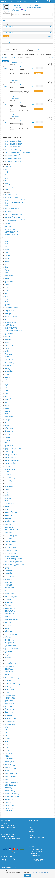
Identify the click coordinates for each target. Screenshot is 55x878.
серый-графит (8, 348)
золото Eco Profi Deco (10, 553)
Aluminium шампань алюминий (13, 633)
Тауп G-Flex (7, 767)
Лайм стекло (8, 605)
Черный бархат (9, 370)
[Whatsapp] (6, 859)
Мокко (6, 293)
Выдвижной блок (9, 232)
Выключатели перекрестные (12, 217)
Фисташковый (8, 289)
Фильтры (6, 20)
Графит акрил (8, 353)
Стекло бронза (8, 617)
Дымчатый (7, 304)
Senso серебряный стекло (11, 688)
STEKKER (7, 183)
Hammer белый (9, 573)
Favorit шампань (9, 543)
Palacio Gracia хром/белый (11, 529)
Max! (25, 10)
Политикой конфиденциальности (39, 872)
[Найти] (51, 14)
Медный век (8, 334)
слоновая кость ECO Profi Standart (13, 558)
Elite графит (8, 625)
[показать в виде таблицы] (52, 58)
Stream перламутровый (11, 530)
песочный (7, 331)
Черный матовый (9, 275)
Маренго (7, 319)
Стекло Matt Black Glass (11, 776)
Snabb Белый (8, 471)
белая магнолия (9, 376)
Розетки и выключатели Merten (13, 161)
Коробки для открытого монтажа (13, 214)
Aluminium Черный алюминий (13, 449)
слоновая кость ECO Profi (11, 565)
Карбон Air (7, 749)
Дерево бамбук (9, 511)
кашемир (7, 374)
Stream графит (8, 544)
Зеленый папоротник (10, 407)
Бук (5, 264)
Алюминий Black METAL (11, 791)
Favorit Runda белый (10, 642)
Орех (6, 385)
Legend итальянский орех (11, 619)
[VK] (2, 859)
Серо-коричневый (9, 273)
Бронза (6, 269)
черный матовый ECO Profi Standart (14, 559)
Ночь (6, 733)
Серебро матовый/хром (11, 327)
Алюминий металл (10, 591)
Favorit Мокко (8, 459)
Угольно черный (9, 715)
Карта (32, 862)
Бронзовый (8, 313)
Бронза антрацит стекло (11, 596)
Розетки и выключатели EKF (12, 155)
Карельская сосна (9, 333)
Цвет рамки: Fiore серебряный (30, 49)
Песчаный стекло (9, 666)
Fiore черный (8, 538)
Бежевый (7, 241)
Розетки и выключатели (11, 49)
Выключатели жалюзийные (12, 208)
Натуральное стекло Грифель (12, 682)
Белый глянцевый (9, 371)
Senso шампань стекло (10, 691)
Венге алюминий (9, 598)
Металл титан (8, 668)
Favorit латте (8, 639)
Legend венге (8, 616)
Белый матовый (9, 302)
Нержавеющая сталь (10, 298)
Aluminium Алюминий (10, 446)
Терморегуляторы (9, 216)
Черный (7, 257)
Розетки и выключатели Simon (13, 149)
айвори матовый (9, 321)
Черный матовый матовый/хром (13, 330)
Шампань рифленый (10, 279)
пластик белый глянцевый (12, 315)
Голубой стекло (9, 599)
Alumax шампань (9, 703)
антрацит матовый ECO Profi (12, 562)
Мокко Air (7, 752)
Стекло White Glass (9, 775)
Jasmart (6, 189)
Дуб (6, 244)
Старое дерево (8, 427)
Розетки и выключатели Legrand (13, 143)
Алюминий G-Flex (9, 761)
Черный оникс (8, 501)
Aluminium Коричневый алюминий (14, 448)
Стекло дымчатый (9, 613)
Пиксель (7, 735)
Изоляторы (7, 223)
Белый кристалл (9, 497)
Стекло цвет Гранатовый (11, 781)
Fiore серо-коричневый (11, 535)
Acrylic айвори (8, 628)
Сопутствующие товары (10, 42)
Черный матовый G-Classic (12, 804)
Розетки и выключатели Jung (12, 154)
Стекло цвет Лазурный (11, 784)
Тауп (6, 373)
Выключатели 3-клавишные (12, 206)
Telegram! (16, 10)
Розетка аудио (8, 228)
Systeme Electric (9, 185)
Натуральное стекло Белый (12, 678)
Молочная (7, 305)
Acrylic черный (8, 631)
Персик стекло (8, 680)
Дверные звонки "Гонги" (7, 836)
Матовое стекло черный (11, 514)
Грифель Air (8, 744)
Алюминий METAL (9, 788)
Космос (6, 727)
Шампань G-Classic (9, 805)
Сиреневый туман (9, 286)
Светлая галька (9, 404)
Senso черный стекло (10, 689)
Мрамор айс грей (9, 520)
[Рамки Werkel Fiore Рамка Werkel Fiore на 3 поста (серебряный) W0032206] (6, 122)
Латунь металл (8, 675)
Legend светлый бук (10, 620)
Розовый (7, 567)
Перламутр (7, 263)
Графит (6, 246)
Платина (7, 284)
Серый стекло (8, 579)
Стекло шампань (9, 532)
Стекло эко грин (9, 671)
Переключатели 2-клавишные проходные (16, 219)
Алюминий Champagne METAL (12, 795)
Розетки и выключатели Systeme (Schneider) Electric (18, 140)
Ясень (6, 308)
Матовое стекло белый (11, 512)
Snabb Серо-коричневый (11, 475)
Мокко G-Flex (8, 764)
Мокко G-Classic (9, 799)
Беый (6, 366)
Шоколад (7, 270)
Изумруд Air (8, 747)
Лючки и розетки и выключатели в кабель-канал (18, 152)
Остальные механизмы (11, 220)
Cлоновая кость (9, 337)
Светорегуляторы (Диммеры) (12, 234)
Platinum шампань (9, 649)
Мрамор (7, 261)
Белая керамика (9, 428)
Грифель (7, 287)
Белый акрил (8, 351)
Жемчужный (8, 440)
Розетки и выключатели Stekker (13, 144)
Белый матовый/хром (10, 322)
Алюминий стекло (9, 593)
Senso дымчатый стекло (11, 718)
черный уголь (8, 362)
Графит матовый (9, 345)
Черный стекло (9, 585)
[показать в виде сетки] (50, 58)
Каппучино (7, 356)
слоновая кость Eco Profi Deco (12, 555)
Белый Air (7, 743)
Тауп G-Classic (8, 802)
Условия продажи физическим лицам (38, 839)
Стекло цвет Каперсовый (11, 782)
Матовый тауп (8, 377)
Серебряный (8, 312)
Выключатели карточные (11, 229)
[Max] (14, 859)
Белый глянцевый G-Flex (11, 798)
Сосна (6, 296)
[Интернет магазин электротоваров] (6, 8)
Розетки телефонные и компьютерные (15, 202)
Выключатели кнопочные (11, 209)
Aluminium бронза (9, 665)
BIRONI (6, 174)
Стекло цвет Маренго (10, 785)
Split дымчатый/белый (11, 724)
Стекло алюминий (9, 523)
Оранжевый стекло (10, 575)
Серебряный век (9, 336)
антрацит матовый (10, 318)
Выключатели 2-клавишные (12, 197)
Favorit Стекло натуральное (12, 460)
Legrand (7, 168)
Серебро (7, 258)
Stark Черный (8, 482)
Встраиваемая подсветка (11, 231)
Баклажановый (9, 281)
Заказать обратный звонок (34, 7)
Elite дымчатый (9, 627)
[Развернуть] (3, 49)
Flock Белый (8, 466)
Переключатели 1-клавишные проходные (16, 199)
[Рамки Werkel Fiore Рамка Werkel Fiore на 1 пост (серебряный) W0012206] (6, 68)
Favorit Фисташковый (10, 463)
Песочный (7, 436)
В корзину (38, 73)
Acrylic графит (8, 622)
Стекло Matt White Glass (11, 778)
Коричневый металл (10, 674)
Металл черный (9, 610)
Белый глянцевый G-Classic (12, 796)
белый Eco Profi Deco (10, 552)
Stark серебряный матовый (12, 662)
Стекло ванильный (10, 611)
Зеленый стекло (9, 602)
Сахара (6, 301)
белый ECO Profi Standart (11, 556)
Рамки (6, 205)
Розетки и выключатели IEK (12, 157)
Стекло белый (8, 524)
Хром (6, 266)
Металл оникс (8, 517)
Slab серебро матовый (10, 695)
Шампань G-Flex (9, 808)
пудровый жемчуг (9, 379)
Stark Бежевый (8, 480)
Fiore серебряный (9, 536)
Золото (6, 267)
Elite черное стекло (10, 659)
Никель (7, 299)
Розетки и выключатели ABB (12, 146)
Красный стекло (9, 604)
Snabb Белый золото (10, 469)
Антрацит (7, 250)
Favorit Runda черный (10, 645)
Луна (6, 730)
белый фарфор (8, 365)
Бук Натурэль (8, 706)
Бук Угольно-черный (10, 708)
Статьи (30, 823)
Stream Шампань (9, 483)
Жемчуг (7, 252)
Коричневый (8, 260)
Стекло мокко (8, 526)
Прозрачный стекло (10, 576)
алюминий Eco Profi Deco (11, 547)
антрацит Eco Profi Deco (11, 550)
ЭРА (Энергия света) (10, 178)
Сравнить (33, 68)
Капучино (7, 360)
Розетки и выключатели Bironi (13, 158)
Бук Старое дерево (9, 704)
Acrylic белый (8, 630)
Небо (6, 732)
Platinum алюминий (10, 646)
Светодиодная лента (6, 823)
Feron (6, 175)
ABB (6, 169)
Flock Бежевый (8, 468)
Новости (31, 825)
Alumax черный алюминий (12, 701)
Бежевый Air (8, 741)
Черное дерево (9, 584)
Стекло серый (8, 614)
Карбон (7, 292)
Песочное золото (9, 357)
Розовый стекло (9, 578)
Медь (6, 396)
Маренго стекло (9, 677)
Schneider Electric (9, 166)
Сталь (6, 272)
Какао (6, 410)
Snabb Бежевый (9, 474)
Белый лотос (8, 295)
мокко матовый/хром (10, 325)
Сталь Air (7, 755)
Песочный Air (8, 753)
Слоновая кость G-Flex (10, 766)
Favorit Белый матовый (11, 454)
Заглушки (7, 213)
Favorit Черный (9, 465)
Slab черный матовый (10, 697)
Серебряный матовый (10, 347)
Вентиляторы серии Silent (8, 834)
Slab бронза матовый (10, 694)
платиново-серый (9, 363)
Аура (6, 726)
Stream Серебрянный (10, 485)
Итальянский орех (9, 503)
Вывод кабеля (8, 226)
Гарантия (31, 833)
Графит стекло (8, 672)
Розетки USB (8, 203)
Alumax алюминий (9, 700)
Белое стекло (8, 434)
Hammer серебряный (10, 572)
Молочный (8, 283)
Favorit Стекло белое (10, 453)
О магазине (32, 831)
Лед (6, 729)
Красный (7, 405)
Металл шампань (9, 669)
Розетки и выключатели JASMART (13, 150)
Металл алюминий (10, 608)
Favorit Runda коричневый (12, 643)
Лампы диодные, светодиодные (9, 832)
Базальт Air (7, 740)
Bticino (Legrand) (9, 188)
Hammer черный (9, 570)
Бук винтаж (8, 711)
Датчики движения (10, 211)
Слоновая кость (9, 278)
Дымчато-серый (9, 445)
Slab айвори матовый (10, 698)
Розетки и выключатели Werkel (13, 141)
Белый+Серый (8, 341)
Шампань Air (8, 756)
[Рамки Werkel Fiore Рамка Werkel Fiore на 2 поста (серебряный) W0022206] (6, 86)
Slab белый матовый (10, 692)
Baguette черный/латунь (11, 637)
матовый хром (8, 324)
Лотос (6, 344)
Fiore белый (8, 540)
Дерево (6, 254)
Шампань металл (9, 587)
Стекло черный (9, 527)
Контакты (31, 835)
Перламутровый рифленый (12, 307)
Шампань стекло (9, 588)
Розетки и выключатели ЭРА (12, 160)
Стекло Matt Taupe (9, 779)
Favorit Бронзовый (9, 456)
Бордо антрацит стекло (11, 594)
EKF (5, 182)
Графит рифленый (9, 310)
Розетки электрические (11, 194)
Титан (6, 247)
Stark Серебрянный (10, 478)
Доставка (31, 829)
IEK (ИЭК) (7, 177)
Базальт (7, 342)
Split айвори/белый (10, 721)
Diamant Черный (9, 451)
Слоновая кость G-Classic (11, 801)
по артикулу (28, 57)
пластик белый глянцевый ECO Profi (14, 564)
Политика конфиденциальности (37, 837)
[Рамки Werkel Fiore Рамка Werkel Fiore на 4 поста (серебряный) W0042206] (6, 104)
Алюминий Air (8, 738)
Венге (6, 401)
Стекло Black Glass (9, 772)
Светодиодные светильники (8, 827)
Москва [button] (39, 1)
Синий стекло (8, 581)
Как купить (31, 827)
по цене (13, 57)
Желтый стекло (9, 601)
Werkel (21, 66)
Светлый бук (8, 504)
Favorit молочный (9, 640)
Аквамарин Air (8, 737)
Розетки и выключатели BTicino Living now (16, 147)
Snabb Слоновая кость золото (12, 472)
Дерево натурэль (9, 712)
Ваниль (7, 368)
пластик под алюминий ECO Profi (13, 561)
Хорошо (27, 875)
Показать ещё (27, 134)
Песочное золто (9, 359)
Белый (6, 240)
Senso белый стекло (10, 683)
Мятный (7, 569)
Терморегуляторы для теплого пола (10, 838)
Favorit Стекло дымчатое (11, 457)
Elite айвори (8, 623)
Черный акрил (8, 354)
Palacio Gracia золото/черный (12, 533)
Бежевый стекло (9, 582)
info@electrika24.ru (19, 7)
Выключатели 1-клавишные (12, 196)
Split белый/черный (10, 723)
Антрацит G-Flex (9, 762)
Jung (6, 180)
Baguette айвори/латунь (11, 634)
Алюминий (8, 249)
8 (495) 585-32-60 (19, 5)
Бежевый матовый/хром (11, 328)
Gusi (6, 186)
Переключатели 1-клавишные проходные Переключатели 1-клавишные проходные (27, 235)
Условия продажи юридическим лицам (38, 842)
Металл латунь (9, 515)
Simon (6, 172)
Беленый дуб (8, 398)
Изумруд (7, 290)
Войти (53, 1)
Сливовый (7, 408)
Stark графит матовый (10, 663)
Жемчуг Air (7, 746)
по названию (20, 57)
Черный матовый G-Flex (11, 769)
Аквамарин (8, 339)
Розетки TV (7, 200)
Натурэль (7, 654)
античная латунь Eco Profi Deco (13, 549)
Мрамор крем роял (10, 521)
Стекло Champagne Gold (11, 773)
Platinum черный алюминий (12, 648)
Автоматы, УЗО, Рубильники (8, 829)
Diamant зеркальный (10, 541)
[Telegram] (10, 859)
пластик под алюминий (11, 316)
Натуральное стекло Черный (12, 685)
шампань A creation (10, 546)
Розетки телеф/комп (10, 225)
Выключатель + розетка (11, 222)
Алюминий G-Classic (10, 790)
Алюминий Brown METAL (11, 793)
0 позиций (48, 1)
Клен (6, 402)
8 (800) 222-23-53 (32, 5)
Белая (6, 509)
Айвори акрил (8, 350)
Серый (6, 243)
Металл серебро (9, 518)
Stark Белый (8, 477)
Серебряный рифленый (11, 276)
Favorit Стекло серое (10, 462)
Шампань (7, 255)
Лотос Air (7, 750)
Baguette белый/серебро (11, 636)
